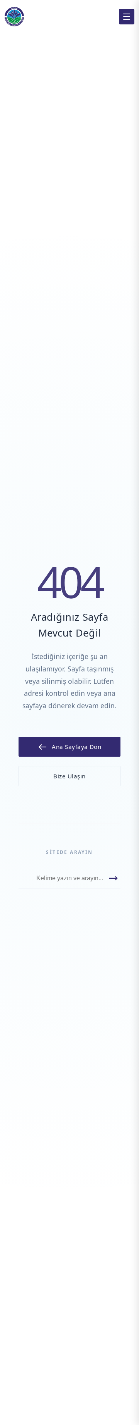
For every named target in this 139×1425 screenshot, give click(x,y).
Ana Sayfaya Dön (70, 747)
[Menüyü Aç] (126, 16)
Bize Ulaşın (69, 776)
